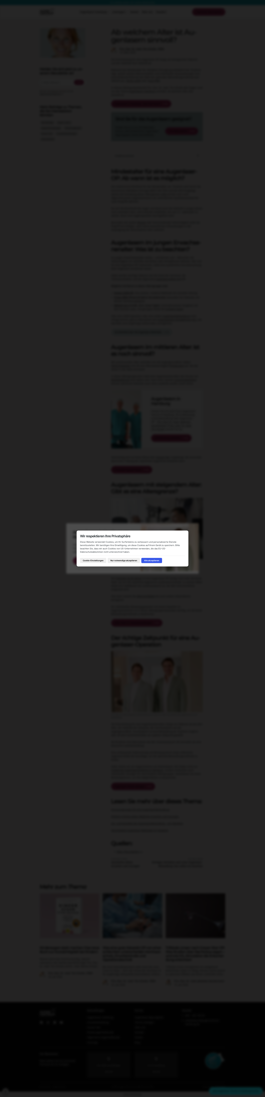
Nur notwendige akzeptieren (123, 560)
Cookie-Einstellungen (93, 560)
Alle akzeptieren (151, 560)
